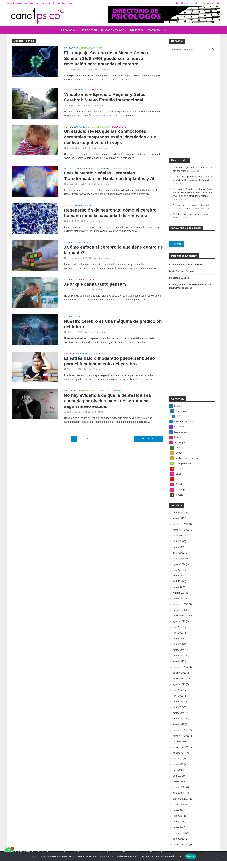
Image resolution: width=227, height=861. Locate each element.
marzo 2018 (179, 827)
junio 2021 (178, 764)
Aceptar (191, 856)
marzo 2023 (179, 650)
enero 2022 (178, 724)
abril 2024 (178, 581)
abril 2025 (178, 541)
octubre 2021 (179, 741)
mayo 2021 (178, 770)
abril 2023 (178, 644)
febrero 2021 (179, 787)
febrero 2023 (179, 655)
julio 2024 (177, 570)
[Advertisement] (192, 105)
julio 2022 (177, 690)
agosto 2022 (179, 684)
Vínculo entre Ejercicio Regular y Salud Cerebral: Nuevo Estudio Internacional (105, 97)
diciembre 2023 (180, 604)
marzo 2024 (179, 587)
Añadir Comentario (100, 69)
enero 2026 (178, 518)
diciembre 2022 (180, 667)
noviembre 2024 (181, 558)
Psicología (68, 30)
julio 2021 (177, 758)
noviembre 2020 (181, 804)
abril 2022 (178, 707)
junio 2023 (178, 632)
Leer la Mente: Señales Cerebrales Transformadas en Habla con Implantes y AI (109, 176)
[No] (223, 856)
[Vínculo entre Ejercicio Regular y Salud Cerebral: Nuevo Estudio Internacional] (35, 103)
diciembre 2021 (180, 730)
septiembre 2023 (181, 615)
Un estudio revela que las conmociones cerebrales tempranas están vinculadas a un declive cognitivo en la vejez (110, 137)
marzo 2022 (179, 713)
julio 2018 (177, 816)
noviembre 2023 (181, 610)
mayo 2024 (178, 575)
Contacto (153, 30)
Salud (81, 353)
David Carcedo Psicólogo (182, 271)
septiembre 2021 (181, 747)
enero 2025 (178, 552)
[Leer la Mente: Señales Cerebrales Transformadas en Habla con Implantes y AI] (35, 181)
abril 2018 (178, 821)
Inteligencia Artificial (77, 168)
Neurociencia (89, 30)
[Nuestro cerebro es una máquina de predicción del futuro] (35, 329)
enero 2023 (178, 661)
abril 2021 (178, 775)
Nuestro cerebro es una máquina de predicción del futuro (113, 324)
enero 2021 (178, 793)
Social (85, 242)
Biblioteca (136, 30)
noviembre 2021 (181, 735)
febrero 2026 (179, 512)
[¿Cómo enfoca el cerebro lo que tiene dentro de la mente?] (35, 255)
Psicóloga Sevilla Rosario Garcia (186, 264)
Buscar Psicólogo (112, 30)
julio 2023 (177, 627)
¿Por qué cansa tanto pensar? (95, 284)
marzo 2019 (179, 810)
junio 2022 (178, 695)
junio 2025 (178, 535)
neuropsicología (91, 48)
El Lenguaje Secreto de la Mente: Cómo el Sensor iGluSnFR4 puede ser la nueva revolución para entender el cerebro (107, 58)
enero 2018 (178, 838)
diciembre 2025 (180, 524)
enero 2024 (178, 598)
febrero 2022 (179, 718)
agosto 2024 (179, 564)
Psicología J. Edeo (179, 278)
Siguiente (147, 438)
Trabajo (100, 353)
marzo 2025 (179, 547)
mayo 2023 (178, 638)
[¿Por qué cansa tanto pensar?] (35, 292)
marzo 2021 (179, 781)
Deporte (69, 90)
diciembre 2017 (180, 844)
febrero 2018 (179, 833)
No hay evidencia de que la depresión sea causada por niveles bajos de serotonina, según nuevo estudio (107, 401)
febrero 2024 (179, 592)
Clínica (68, 127)
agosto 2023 (179, 621)
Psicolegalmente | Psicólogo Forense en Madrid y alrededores (190, 286)
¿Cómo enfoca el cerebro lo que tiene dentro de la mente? (113, 250)
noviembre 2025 (181, 529)
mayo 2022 (178, 701)
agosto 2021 (179, 753)
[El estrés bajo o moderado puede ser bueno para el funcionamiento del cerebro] (35, 366)
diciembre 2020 (180, 798)
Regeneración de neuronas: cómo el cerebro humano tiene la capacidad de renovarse (110, 213)
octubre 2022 (179, 672)
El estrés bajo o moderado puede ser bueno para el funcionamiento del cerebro (109, 361)
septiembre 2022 (181, 678)
